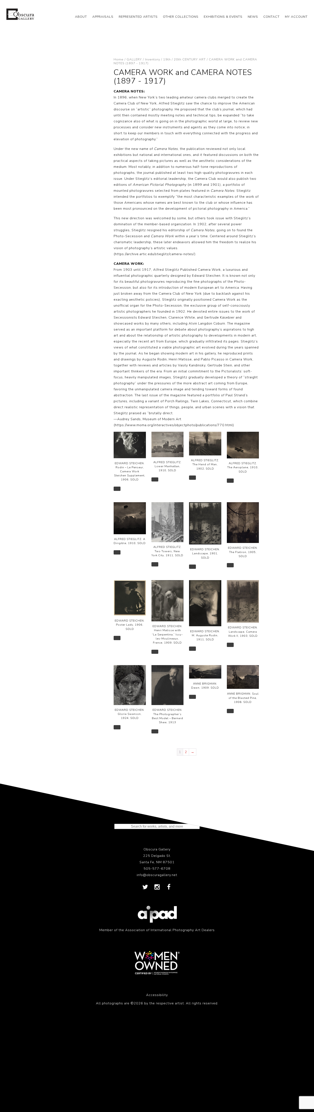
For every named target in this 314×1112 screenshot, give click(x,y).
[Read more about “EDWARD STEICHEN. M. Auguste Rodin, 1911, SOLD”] (192, 649)
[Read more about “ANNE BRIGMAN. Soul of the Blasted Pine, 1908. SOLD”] (230, 711)
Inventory (152, 59)
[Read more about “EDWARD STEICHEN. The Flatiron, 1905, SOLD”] (230, 565)
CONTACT (271, 17)
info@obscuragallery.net (157, 875)
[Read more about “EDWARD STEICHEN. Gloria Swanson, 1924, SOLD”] (117, 727)
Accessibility (157, 995)
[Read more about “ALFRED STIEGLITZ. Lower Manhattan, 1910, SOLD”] (154, 479)
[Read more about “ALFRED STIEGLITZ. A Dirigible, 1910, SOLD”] (117, 552)
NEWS (253, 17)
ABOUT (81, 17)
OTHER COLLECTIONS (180, 17)
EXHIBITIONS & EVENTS (223, 17)
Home (118, 59)
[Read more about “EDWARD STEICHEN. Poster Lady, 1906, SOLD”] (117, 638)
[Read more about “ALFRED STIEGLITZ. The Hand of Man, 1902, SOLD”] (192, 478)
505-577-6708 (157, 868)
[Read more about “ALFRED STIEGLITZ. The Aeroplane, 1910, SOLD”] (230, 480)
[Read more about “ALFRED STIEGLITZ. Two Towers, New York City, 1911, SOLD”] (154, 564)
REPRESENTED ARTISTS (138, 17)
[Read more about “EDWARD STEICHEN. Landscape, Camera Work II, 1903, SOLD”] (230, 645)
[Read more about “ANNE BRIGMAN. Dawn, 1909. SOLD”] (192, 697)
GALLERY (134, 59)
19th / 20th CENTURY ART (184, 59)
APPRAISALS (102, 17)
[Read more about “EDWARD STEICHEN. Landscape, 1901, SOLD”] (192, 567)
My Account (296, 17)
